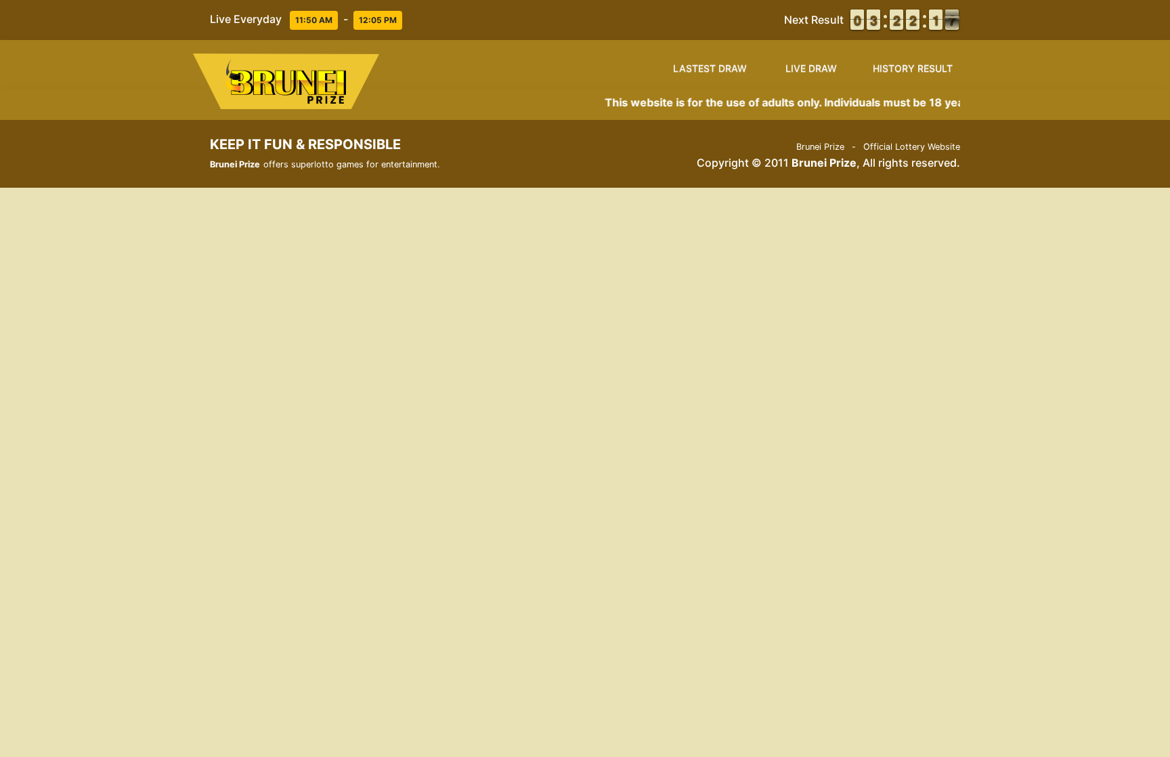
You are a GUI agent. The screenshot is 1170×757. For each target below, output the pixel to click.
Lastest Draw (710, 68)
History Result (913, 68)
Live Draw (811, 68)
